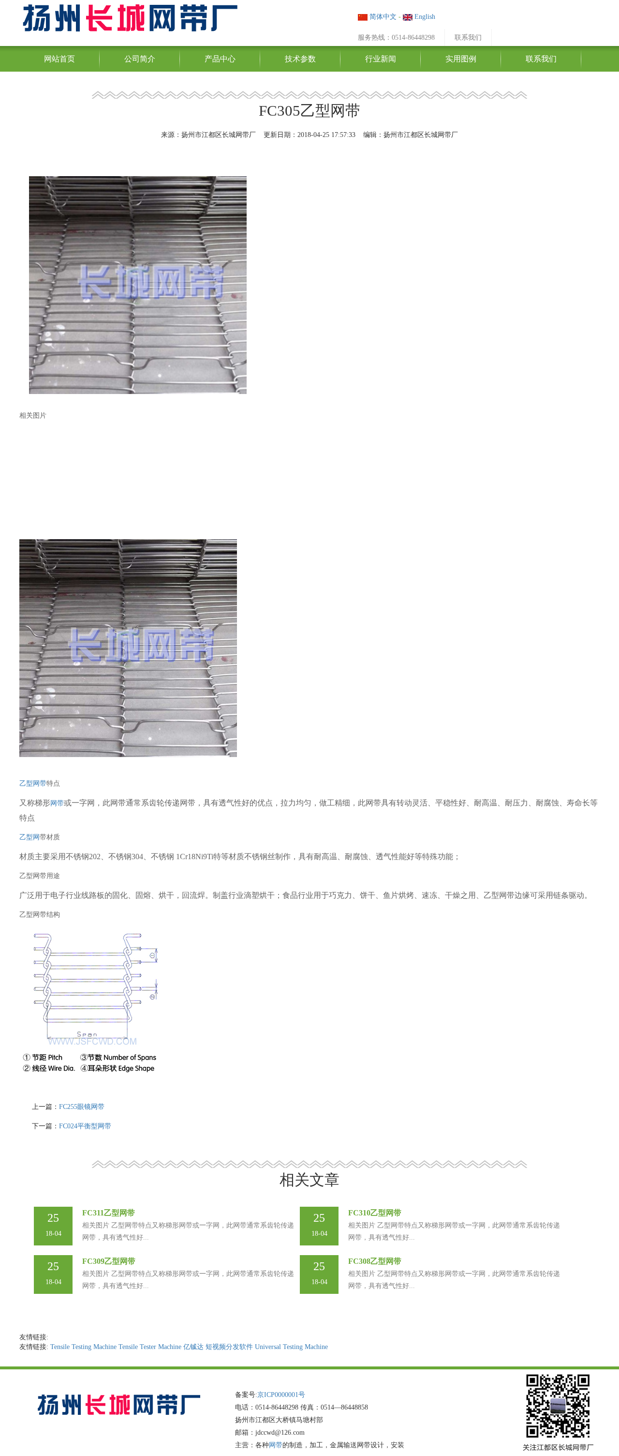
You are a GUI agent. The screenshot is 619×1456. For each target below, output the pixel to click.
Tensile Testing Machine (83, 1346)
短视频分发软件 (229, 1346)
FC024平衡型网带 (85, 1126)
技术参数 (300, 59)
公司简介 (139, 59)
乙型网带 (32, 783)
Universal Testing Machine (291, 1346)
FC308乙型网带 (374, 1261)
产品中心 (220, 59)
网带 (57, 803)
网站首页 (59, 59)
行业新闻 (380, 59)
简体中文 (382, 16)
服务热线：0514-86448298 (396, 37)
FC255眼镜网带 (81, 1106)
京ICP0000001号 (281, 1394)
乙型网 (29, 837)
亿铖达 (193, 1346)
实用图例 (460, 59)
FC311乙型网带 (108, 1213)
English (424, 16)
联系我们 (468, 37)
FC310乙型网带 (374, 1213)
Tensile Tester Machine (149, 1346)
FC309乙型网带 (108, 1261)
